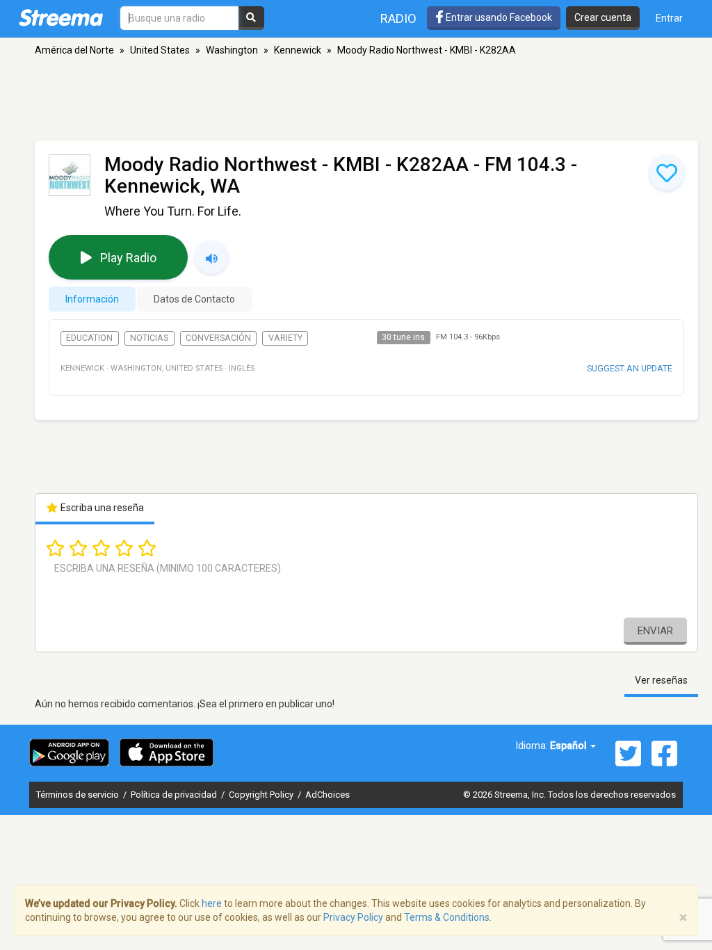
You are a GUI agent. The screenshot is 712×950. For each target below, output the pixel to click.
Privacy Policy (353, 917)
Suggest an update (629, 368)
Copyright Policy (262, 794)
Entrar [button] (669, 18)
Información (92, 299)
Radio (398, 18)
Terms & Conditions (447, 917)
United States (160, 50)
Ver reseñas (661, 680)
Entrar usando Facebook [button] (498, 17)
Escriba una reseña (101, 507)
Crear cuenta (602, 17)
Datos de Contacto (194, 299)
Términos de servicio (78, 794)
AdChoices (327, 794)
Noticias (149, 338)
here (212, 903)
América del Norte (74, 50)
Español (569, 745)
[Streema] (61, 17)
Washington (232, 50)
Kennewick (297, 50)
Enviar (655, 631)
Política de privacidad (175, 794)
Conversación (218, 338)
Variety (285, 338)
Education (89, 338)
